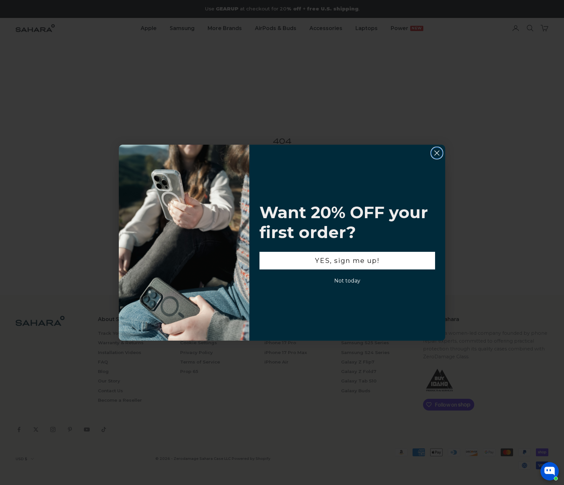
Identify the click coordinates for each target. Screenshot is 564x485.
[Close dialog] (437, 153)
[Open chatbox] (549, 471)
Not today (347, 281)
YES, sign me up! (347, 261)
